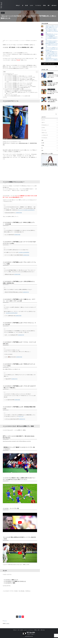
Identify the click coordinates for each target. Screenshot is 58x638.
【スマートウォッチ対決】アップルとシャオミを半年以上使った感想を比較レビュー (51, 49)
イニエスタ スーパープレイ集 (11, 94)
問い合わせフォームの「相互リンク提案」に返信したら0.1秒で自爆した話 (53, 84)
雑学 (48, 5)
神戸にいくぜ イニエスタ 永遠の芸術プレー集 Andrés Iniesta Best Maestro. (18, 90)
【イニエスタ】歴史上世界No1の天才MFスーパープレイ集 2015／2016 (18, 95)
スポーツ (5, 620)
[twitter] (17, 617)
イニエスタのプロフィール (9, 73)
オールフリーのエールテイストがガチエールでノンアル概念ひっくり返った (53, 76)
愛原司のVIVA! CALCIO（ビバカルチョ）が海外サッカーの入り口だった (52, 45)
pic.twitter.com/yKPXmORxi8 (11, 313)
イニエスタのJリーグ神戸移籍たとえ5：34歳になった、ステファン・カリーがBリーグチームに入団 (21, 81)
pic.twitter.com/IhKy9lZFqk (24, 252)
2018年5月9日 (17, 399)
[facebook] (20, 617)
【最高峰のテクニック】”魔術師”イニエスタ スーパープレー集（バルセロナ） (19, 91)
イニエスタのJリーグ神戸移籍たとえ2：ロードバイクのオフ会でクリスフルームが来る (20, 77)
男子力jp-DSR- (31, 632)
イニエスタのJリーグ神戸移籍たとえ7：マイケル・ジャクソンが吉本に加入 (18, 84)
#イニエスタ (20, 210)
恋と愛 (26, 5)
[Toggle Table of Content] (36, 72)
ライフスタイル (38, 5)
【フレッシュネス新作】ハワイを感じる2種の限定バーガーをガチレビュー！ (53, 108)
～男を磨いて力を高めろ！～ (31, 634)
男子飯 (44, 5)
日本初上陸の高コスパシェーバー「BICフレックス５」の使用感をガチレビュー (52, 60)
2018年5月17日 (26, 292)
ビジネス (31, 5)
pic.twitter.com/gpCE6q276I (28, 210)
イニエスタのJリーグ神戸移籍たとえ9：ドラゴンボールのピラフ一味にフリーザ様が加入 (21, 86)
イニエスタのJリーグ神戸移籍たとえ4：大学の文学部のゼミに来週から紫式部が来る (20, 79)
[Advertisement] (20, 31)
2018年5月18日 (19, 212)
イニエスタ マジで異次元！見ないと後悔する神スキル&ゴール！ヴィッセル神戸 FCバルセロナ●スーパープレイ (21, 93)
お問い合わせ (54, 5)
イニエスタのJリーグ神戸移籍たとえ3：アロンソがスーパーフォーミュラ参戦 (19, 78)
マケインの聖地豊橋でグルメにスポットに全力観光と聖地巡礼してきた (51, 38)
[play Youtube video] (20, 463)
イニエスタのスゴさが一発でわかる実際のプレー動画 (13, 88)
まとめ (5, 97)
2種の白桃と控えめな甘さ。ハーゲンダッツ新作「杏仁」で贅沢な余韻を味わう (53, 100)
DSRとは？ (18, 5)
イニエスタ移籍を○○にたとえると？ (11, 74)
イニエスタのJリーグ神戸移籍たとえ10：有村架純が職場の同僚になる (18, 87)
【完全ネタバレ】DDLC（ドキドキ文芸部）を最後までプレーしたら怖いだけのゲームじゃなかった (52, 27)
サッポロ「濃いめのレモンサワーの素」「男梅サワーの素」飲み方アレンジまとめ (51, 56)
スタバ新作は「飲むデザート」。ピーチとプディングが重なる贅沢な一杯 (53, 92)
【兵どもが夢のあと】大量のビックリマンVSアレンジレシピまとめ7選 (52, 31)
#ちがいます (21, 416)
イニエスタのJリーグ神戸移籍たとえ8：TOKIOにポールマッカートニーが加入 (19, 85)
